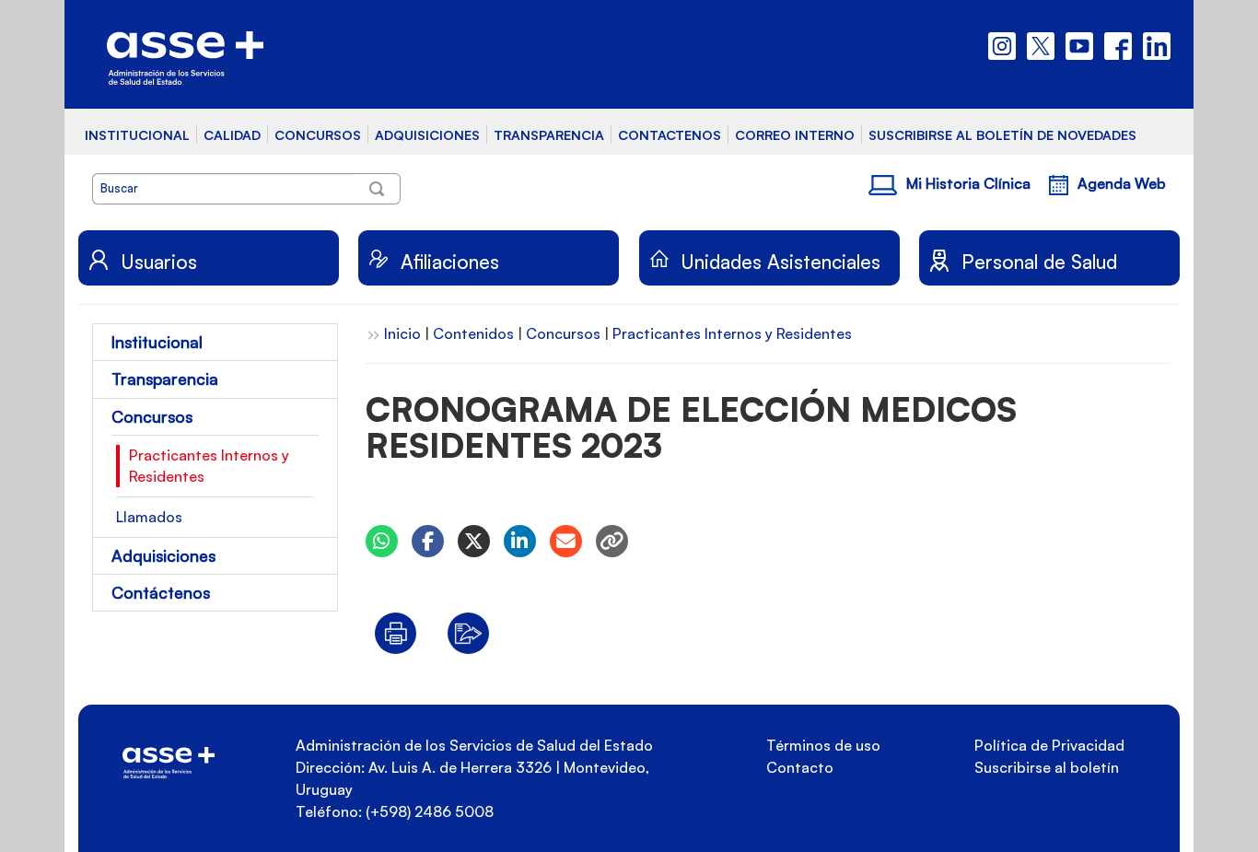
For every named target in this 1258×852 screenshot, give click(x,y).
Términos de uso (823, 745)
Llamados (149, 517)
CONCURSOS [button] (317, 134)
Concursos (563, 333)
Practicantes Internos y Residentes (209, 465)
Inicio (402, 333)
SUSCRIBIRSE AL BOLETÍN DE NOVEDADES (1002, 134)
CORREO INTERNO (795, 134)
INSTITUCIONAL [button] (137, 134)
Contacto (799, 767)
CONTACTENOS (669, 134)
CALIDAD (232, 134)
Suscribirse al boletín (1046, 767)
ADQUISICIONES (427, 134)
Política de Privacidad (1049, 745)
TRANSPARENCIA (549, 134)
